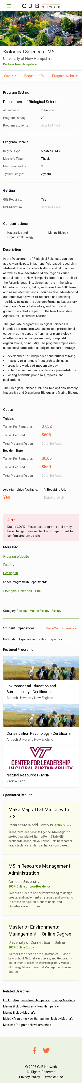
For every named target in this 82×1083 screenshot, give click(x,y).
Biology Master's (62, 1018)
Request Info (34, 76)
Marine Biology (39, 610)
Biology (56, 610)
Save (8, 76)
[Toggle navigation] (8, 6)
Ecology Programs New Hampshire (26, 1000)
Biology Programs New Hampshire (26, 1018)
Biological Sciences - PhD (22, 591)
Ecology (22, 610)
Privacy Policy (29, 1077)
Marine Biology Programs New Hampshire (31, 1006)
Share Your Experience (61, 628)
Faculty (8, 565)
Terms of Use (53, 1077)
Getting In (10, 573)
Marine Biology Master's (19, 1012)
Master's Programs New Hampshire (27, 1025)
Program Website (65, 76)
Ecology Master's (63, 1000)
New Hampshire (26, 64)
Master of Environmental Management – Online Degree (39, 930)
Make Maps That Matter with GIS (38, 813)
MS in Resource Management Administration (39, 869)
